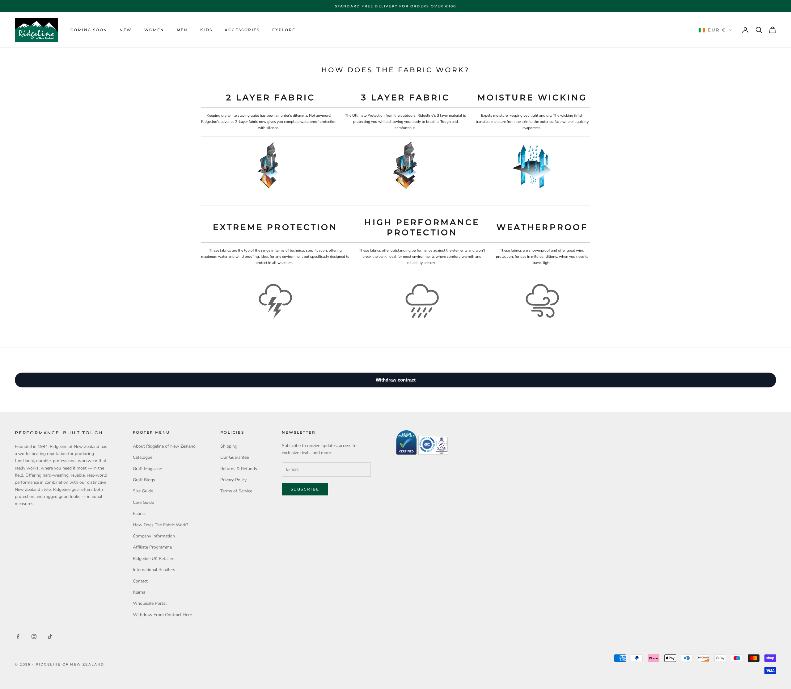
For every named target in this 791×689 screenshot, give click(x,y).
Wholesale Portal (150, 603)
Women (154, 29)
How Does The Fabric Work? (160, 525)
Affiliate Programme (152, 547)
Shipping (228, 446)
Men (182, 29)
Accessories (242, 29)
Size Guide (143, 491)
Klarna (139, 592)
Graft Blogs (144, 480)
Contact (140, 581)
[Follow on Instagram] (34, 636)
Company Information (154, 536)
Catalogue (142, 457)
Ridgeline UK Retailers (154, 559)
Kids (206, 29)
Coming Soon (88, 29)
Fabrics (139, 513)
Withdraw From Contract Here (162, 615)
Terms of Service (236, 491)
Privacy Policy (233, 480)
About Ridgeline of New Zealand (164, 446)
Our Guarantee (234, 457)
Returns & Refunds (238, 469)
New (126, 29)
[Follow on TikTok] (50, 636)
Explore (284, 29)
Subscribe (305, 489)
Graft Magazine (147, 469)
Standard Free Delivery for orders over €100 (395, 6)
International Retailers (154, 570)
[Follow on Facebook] (18, 636)
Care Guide (143, 502)
